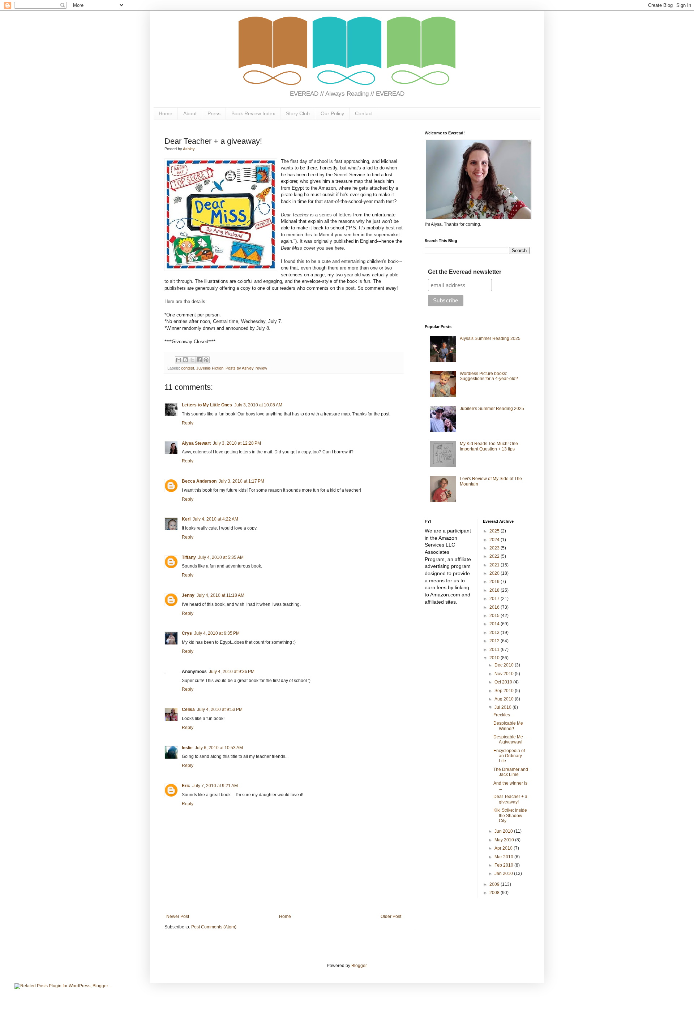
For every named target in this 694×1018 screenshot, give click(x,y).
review (261, 368)
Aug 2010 (504, 699)
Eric (186, 785)
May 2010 (504, 839)
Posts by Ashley (239, 368)
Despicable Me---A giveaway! (510, 739)
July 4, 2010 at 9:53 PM (220, 709)
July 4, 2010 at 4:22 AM (215, 519)
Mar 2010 (504, 856)
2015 (495, 615)
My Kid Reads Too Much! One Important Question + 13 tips (489, 446)
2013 (495, 632)
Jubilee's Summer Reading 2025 (492, 408)
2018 (495, 590)
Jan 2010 (504, 873)
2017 (495, 598)
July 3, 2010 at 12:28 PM (237, 443)
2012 (495, 640)
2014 (495, 623)
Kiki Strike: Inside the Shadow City (510, 815)
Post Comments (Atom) (213, 926)
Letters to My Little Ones (207, 404)
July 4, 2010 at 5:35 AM (221, 557)
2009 (495, 884)
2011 (495, 649)
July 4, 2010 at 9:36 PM (231, 671)
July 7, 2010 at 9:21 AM (215, 785)
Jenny (188, 595)
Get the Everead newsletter (464, 272)
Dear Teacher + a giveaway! (510, 799)
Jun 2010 (504, 831)
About (190, 113)
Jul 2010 (503, 707)
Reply (187, 423)
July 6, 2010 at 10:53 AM (219, 747)
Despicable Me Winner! (508, 726)
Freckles (501, 714)
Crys (187, 633)
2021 (495, 565)
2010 (495, 657)
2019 (495, 581)
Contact (364, 113)
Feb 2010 (504, 865)
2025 (495, 531)
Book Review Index (253, 113)
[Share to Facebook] (199, 359)
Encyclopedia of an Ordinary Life (509, 756)
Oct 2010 (503, 682)
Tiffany (189, 557)
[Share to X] (192, 359)
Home (165, 113)
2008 (495, 892)
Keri (186, 519)
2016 (495, 607)
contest (187, 368)
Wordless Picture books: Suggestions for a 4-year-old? (489, 376)
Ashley (189, 149)
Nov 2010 (504, 673)
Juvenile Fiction (209, 368)
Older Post (391, 916)
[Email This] (178, 359)
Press (213, 113)
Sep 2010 (504, 690)
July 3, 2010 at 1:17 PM (241, 481)
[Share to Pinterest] (206, 359)
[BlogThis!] (185, 359)
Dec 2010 (504, 665)
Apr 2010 (504, 848)
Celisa (188, 709)
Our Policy (332, 113)
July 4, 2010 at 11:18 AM (220, 595)
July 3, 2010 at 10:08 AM (258, 404)
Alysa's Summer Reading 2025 (490, 338)
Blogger (359, 965)
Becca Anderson (199, 481)
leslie (187, 747)
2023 (495, 548)
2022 (495, 556)
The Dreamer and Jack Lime (510, 772)
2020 (495, 573)
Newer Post (177, 916)
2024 (495, 539)
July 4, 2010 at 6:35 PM (217, 633)
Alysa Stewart (196, 443)
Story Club (298, 113)
